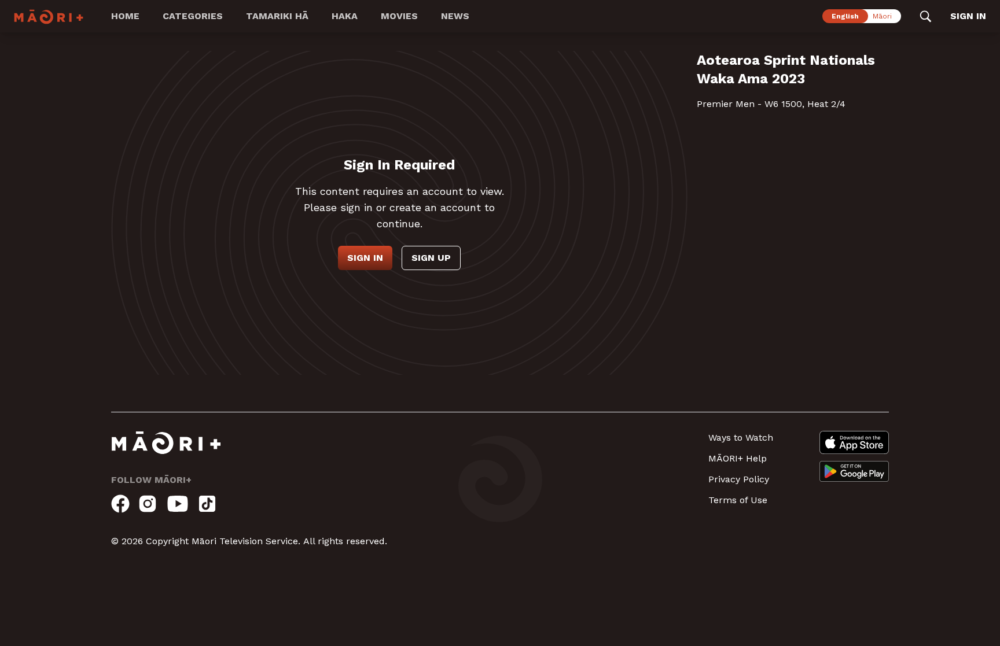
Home (125, 15)
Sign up (431, 257)
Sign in (365, 257)
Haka (345, 15)
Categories (193, 15)
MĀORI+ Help (737, 458)
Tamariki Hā (277, 15)
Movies (399, 15)
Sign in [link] (968, 15)
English (845, 16)
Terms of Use (737, 499)
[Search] (926, 16)
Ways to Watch (740, 437)
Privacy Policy (738, 479)
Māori (882, 16)
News (455, 15)
